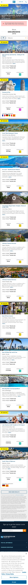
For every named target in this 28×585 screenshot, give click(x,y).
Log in (21, 1)
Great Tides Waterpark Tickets (10, 133)
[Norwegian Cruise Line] (14, 2)
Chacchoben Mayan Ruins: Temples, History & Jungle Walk (14, 206)
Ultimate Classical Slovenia (9, 243)
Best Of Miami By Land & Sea (9, 352)
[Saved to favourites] (26, 51)
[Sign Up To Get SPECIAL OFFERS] (24, 530)
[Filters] (3, 38)
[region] (14, 568)
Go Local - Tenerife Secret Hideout (11, 169)
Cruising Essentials (7, 547)
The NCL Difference (6, 542)
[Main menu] (1, 2)
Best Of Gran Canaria (7, 316)
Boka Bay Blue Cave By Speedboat (11, 388)
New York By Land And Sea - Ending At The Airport (12, 16)
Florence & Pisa (6, 92)
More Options (14, 577)
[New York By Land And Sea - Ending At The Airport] (14, 12)
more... (14, 63)
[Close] (26, 553)
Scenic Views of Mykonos (8, 461)
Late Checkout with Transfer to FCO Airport (13, 425)
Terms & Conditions (20, 495)
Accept (14, 582)
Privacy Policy (9, 574)
